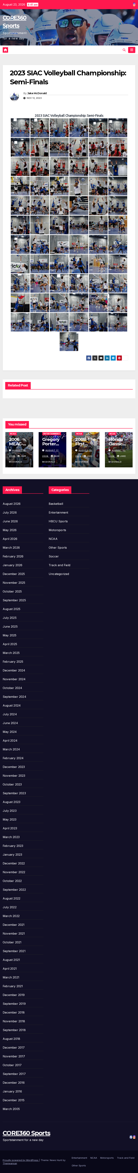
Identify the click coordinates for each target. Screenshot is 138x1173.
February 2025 (13, 661)
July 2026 (10, 512)
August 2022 (11, 898)
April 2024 (10, 740)
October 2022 (12, 881)
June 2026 (10, 521)
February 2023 (13, 846)
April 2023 (10, 828)
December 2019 (14, 995)
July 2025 (10, 618)
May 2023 (10, 819)
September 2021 (14, 951)
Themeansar (10, 1163)
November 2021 (14, 933)
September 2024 (14, 696)
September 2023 (14, 793)
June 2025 (10, 626)
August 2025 (11, 609)
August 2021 (11, 960)
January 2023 (12, 854)
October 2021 (12, 942)
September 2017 (14, 1074)
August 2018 (11, 1039)
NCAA (13, 434)
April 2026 (10, 539)
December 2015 (14, 1100)
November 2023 (14, 775)
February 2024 (13, 758)
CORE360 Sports (26, 1133)
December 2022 (14, 863)
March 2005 (11, 1109)
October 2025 (12, 591)
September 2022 (14, 889)
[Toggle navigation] (131, 50)
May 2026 (10, 530)
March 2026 (11, 547)
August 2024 (12, 705)
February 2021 (13, 986)
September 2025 (14, 600)
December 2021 (14, 925)
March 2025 (11, 653)
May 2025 (10, 635)
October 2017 (12, 1065)
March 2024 (11, 749)
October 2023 (12, 784)
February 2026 (13, 556)
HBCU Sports (58, 521)
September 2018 (14, 1030)
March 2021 (11, 977)
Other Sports (58, 547)
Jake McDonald (37, 93)
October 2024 (12, 688)
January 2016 (12, 1091)
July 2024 (10, 714)
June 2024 (10, 723)
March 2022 (11, 916)
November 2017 (14, 1056)
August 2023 (11, 802)
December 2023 (14, 767)
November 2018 (14, 1021)
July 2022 (10, 907)
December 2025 (14, 574)
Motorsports (57, 530)
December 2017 (14, 1047)
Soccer (54, 556)
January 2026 (12, 565)
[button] (124, 50)
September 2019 (14, 1003)
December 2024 (14, 670)
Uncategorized (59, 574)
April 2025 (10, 644)
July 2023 (10, 810)
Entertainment (51, 434)
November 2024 (14, 679)
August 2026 (11, 504)
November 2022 (14, 872)
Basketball (56, 504)
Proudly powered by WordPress (21, 1160)
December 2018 (14, 1012)
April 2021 (10, 968)
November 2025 (14, 582)
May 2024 (10, 732)
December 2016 (14, 1082)
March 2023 (11, 837)
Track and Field (59, 565)
